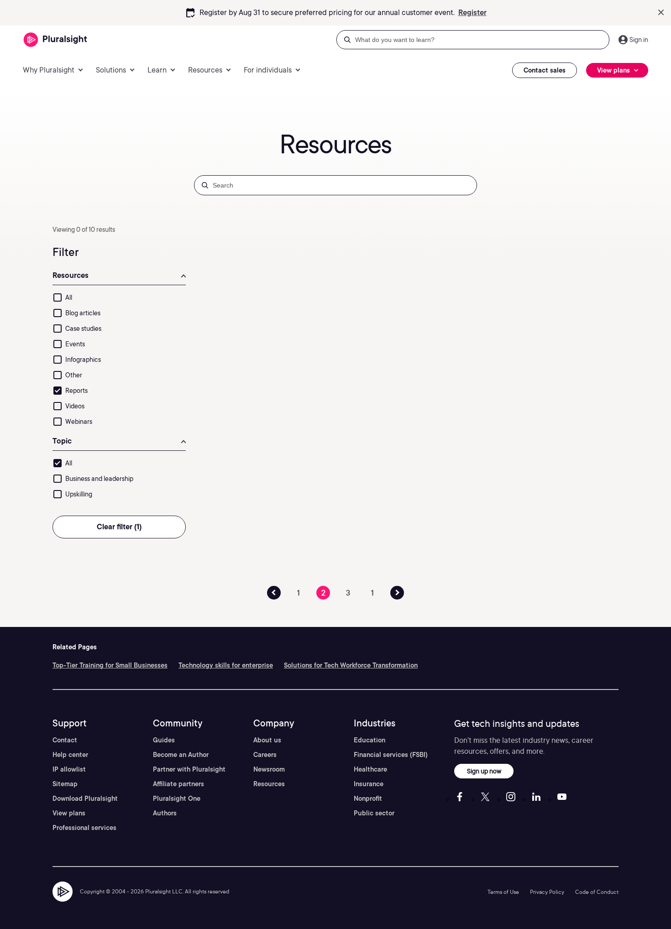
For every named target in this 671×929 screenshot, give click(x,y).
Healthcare (370, 769)
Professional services (84, 827)
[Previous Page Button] (274, 593)
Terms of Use (503, 892)
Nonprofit (368, 798)
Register (472, 12)
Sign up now (484, 771)
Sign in (638, 39)
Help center (70, 754)
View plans (68, 813)
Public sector (374, 813)
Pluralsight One (176, 798)
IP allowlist (69, 769)
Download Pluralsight (85, 798)
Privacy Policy (547, 892)
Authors (165, 813)
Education (369, 740)
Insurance (368, 784)
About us (267, 740)
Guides (164, 740)
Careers (265, 754)
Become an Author (181, 754)
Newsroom (269, 769)
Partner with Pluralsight (189, 769)
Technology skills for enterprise (225, 665)
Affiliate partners (178, 784)
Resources (269, 784)
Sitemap (65, 784)
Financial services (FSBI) (391, 754)
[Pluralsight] (55, 40)
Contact (64, 740)
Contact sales (545, 70)
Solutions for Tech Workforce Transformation (351, 665)
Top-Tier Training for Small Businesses (110, 665)
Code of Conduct (597, 892)
